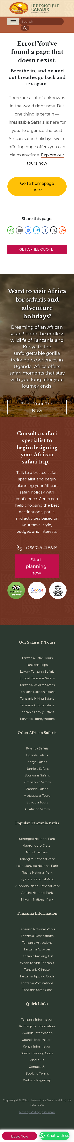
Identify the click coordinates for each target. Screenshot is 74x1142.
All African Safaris (37, 809)
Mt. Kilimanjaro (37, 852)
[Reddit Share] (62, 230)
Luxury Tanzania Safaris (37, 671)
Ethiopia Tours (37, 802)
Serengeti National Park (37, 839)
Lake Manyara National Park (37, 866)
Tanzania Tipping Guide (37, 976)
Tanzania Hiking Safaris (37, 698)
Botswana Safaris (37, 775)
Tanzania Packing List (37, 956)
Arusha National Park (37, 893)
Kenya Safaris (37, 762)
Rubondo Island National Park (37, 886)
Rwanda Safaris (37, 748)
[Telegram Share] (36, 230)
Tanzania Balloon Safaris (37, 692)
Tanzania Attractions (37, 943)
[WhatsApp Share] (10, 230)
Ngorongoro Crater (37, 845)
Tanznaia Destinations (37, 936)
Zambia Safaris (37, 789)
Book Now (19, 1136)
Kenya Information (37, 1046)
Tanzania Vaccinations (37, 983)
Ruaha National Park (37, 872)
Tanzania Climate (37, 969)
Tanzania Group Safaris (37, 705)
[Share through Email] (19, 230)
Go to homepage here (37, 186)
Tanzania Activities (37, 949)
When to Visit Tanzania (37, 963)
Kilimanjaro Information (37, 1026)
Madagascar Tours (37, 796)
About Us (37, 1060)
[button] (54, 1136)
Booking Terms (37, 1073)
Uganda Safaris (37, 755)
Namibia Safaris (37, 769)
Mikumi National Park (37, 899)
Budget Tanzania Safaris (37, 678)
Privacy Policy (29, 1112)
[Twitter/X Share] (53, 230)
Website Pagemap (37, 1080)
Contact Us (37, 1067)
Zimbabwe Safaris (37, 782)
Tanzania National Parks (37, 929)
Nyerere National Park (37, 879)
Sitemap (48, 1112)
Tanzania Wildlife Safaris (37, 685)
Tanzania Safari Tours (37, 658)
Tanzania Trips (37, 665)
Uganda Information (37, 1040)
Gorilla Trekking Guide (37, 1053)
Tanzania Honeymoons (37, 719)
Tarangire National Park (37, 859)
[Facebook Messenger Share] (28, 230)
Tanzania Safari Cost (37, 990)
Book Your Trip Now (37, 407)
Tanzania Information (37, 1019)
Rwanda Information (37, 1033)
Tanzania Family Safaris (37, 712)
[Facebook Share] (45, 230)
